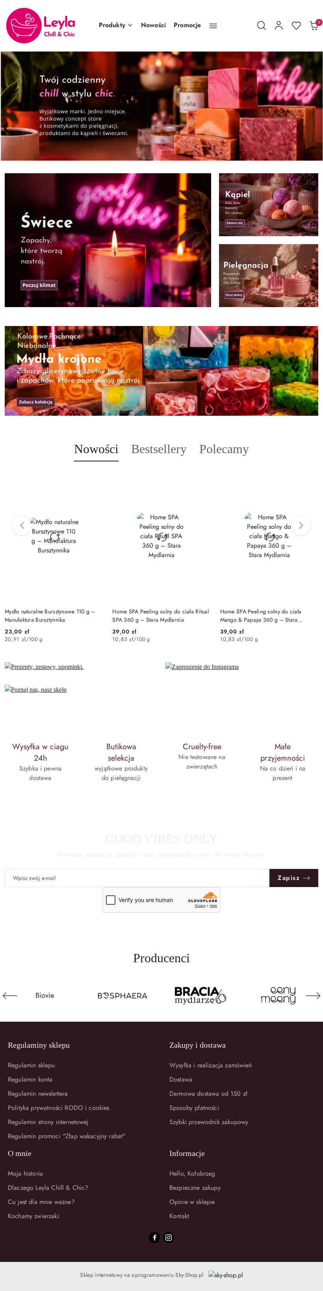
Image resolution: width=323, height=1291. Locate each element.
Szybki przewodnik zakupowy (208, 1121)
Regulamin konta (30, 1079)
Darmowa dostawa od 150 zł (208, 1093)
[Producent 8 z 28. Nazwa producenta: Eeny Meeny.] (200, 996)
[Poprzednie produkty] (22, 525)
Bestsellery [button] (159, 449)
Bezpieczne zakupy (195, 1187)
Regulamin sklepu (31, 1065)
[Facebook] (154, 1237)
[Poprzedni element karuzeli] (10, 996)
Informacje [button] (187, 1153)
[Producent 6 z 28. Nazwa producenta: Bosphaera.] (45, 996)
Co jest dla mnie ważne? (41, 1201)
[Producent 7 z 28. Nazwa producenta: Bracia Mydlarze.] (123, 996)
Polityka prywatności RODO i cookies (59, 1107)
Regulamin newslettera (38, 1093)
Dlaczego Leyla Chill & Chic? (48, 1187)
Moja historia (25, 1173)
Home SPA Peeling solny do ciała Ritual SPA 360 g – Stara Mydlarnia (160, 615)
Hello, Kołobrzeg (192, 1173)
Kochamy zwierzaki (33, 1216)
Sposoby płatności (194, 1107)
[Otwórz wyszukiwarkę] (261, 25)
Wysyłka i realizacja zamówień (210, 1065)
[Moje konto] (279, 25)
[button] (116, 25)
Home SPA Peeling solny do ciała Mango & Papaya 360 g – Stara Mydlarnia (261, 615)
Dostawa (180, 1079)
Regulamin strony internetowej (48, 1121)
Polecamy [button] (224, 449)
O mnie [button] (20, 1153)
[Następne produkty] (301, 525)
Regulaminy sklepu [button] (39, 1045)
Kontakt (179, 1216)
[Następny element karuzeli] (313, 996)
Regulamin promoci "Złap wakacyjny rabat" (66, 1136)
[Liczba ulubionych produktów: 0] (296, 25)
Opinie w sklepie (192, 1201)
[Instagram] (168, 1237)
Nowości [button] (96, 449)
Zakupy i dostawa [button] (197, 1045)
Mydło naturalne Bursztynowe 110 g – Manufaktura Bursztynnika (50, 615)
